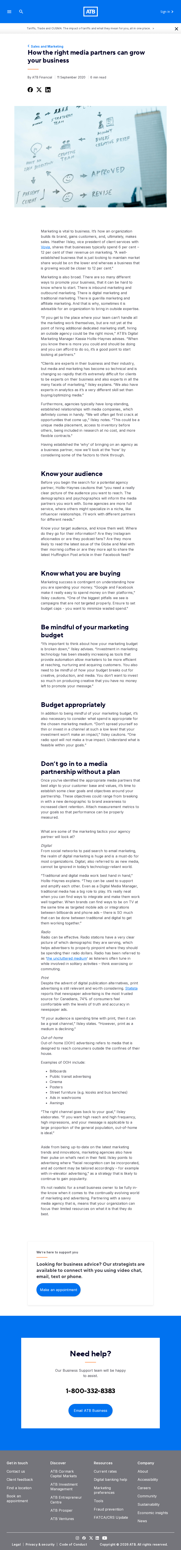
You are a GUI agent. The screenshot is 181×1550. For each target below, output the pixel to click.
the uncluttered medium (67, 958)
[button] (9, 11)
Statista (131, 988)
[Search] (21, 11)
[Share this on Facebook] (30, 89)
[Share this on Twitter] (38, 89)
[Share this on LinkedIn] (47, 89)
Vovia (45, 247)
